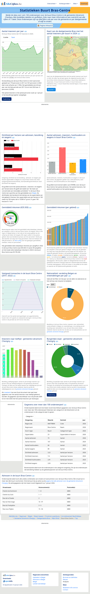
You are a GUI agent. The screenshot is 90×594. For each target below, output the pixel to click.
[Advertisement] (45, 119)
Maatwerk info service (70, 588)
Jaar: (48, 284)
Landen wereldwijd (39, 584)
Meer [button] (75, 4)
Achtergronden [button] (64, 4)
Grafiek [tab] (5, 37)
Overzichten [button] (51, 4)
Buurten (50, 90)
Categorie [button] (29, 416)
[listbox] (53, 284)
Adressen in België (39, 579)
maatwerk (7, 392)
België (34, 193)
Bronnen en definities (70, 577)
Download (84, 4)
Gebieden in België (39, 577)
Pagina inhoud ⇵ (46, 25)
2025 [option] (52, 284)
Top (76, 518)
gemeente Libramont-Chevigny (55, 332)
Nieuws (65, 579)
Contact (65, 590)
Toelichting (6, 99)
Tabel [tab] (13, 37)
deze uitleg (18, 240)
